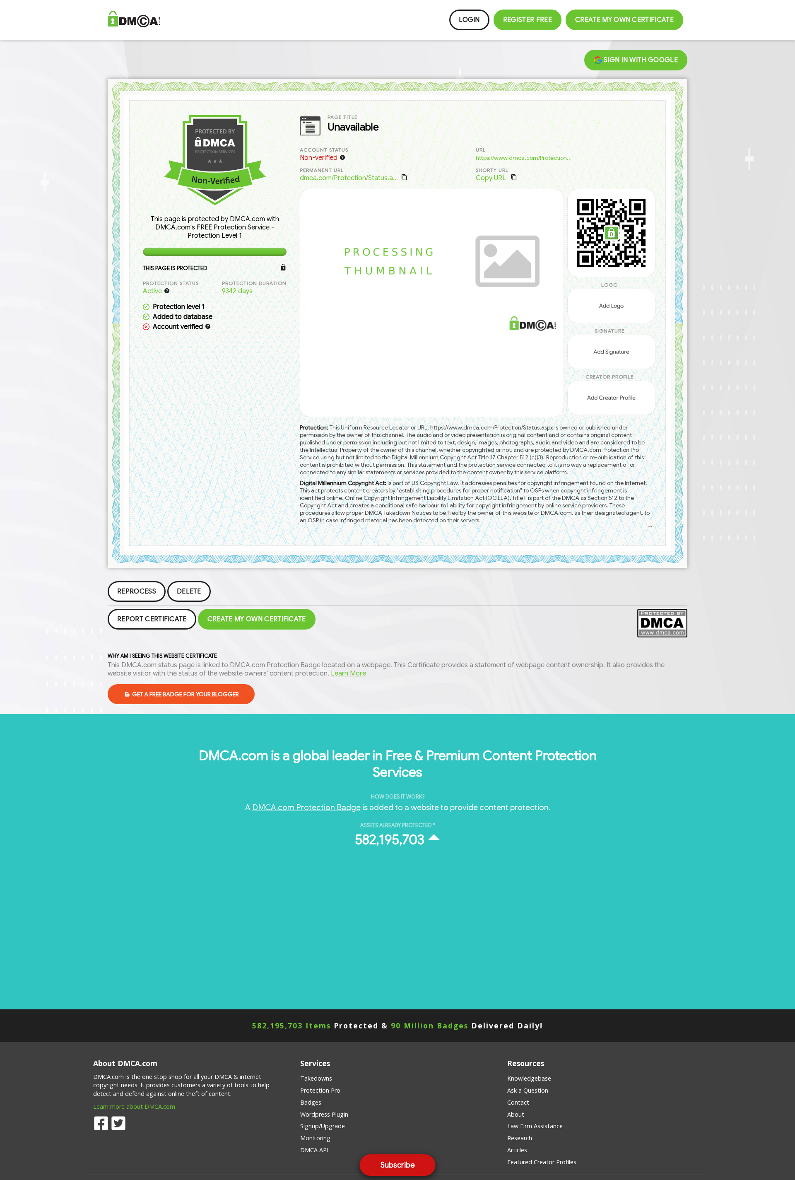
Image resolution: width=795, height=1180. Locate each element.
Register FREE (527, 20)
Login (469, 20)
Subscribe (398, 1165)
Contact (518, 1102)
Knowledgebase (529, 1078)
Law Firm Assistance (535, 1126)
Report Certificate (152, 619)
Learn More (348, 673)
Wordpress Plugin (324, 1114)
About (515, 1114)
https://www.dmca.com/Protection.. (523, 158)
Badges (310, 1102)
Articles (517, 1150)
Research (519, 1138)
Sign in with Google (640, 60)
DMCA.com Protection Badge (306, 807)
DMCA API (314, 1150)
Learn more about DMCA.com (134, 1106)
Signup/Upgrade (322, 1126)
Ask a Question (527, 1090)
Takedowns (316, 1078)
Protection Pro (320, 1090)
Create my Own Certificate (624, 20)
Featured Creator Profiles (541, 1162)
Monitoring (315, 1138)
